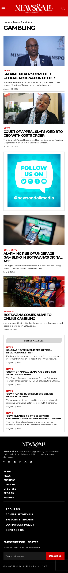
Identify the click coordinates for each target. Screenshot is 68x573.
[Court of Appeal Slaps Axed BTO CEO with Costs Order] (34, 108)
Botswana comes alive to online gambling (27, 317)
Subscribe (55, 556)
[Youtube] (31, 462)
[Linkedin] (15, 462)
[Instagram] (9, 462)
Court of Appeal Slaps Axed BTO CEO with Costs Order (33, 134)
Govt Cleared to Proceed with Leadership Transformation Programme (33, 417)
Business (8, 311)
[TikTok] (20, 462)
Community (10, 250)
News (6, 71)
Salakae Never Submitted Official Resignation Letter (29, 76)
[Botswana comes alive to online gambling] (34, 291)
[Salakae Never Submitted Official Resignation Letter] (34, 51)
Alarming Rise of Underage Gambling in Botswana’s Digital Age (32, 257)
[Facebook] (4, 462)
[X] (25, 462)
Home (6, 22)
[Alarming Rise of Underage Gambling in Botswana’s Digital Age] (34, 230)
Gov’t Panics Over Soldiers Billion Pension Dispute (29, 395)
